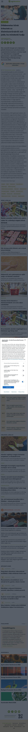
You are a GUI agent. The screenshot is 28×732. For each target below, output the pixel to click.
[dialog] (14, 366)
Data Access (14, 391)
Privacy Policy (21, 391)
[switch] (23, 366)
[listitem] (14, 363)
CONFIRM (8, 387)
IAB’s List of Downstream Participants (15, 359)
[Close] (25, 340)
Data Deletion (6, 391)
